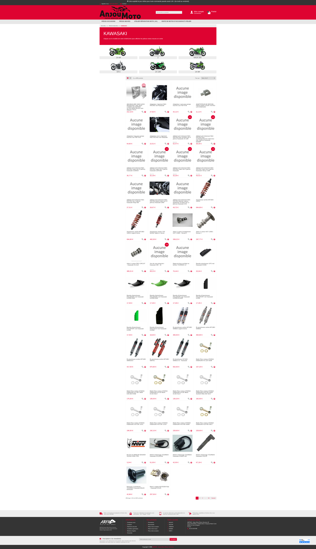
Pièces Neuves (124, 21)
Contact (124, 3)
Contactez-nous (131, 522)
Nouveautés (151, 524)
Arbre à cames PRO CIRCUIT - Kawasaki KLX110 (136, 264)
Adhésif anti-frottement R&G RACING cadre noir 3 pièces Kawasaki (181, 169)
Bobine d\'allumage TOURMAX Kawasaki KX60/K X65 (182, 455)
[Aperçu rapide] (142, 112)
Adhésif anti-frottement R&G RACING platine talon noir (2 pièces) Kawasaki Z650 (158, 201)
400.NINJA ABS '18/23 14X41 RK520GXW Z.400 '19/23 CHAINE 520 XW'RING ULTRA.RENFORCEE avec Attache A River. (136, 106)
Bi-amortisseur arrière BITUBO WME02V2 (136, 359)
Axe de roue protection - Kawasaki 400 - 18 (157, 264)
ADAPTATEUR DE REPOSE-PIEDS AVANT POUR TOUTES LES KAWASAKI (205, 105)
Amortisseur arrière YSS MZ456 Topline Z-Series (157, 232)
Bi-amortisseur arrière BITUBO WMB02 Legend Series (182, 328)
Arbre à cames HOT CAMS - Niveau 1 (205, 232)
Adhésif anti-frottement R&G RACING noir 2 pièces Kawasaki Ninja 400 (135, 201)
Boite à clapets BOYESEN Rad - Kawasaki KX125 (159, 487)
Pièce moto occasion (153, 526)
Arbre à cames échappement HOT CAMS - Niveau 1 (182, 232)
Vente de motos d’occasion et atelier (176, 21)
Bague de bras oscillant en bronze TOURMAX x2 (181, 264)
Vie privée (129, 533)
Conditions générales (132, 528)
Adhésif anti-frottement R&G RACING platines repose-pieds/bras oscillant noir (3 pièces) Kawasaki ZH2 (181, 202)
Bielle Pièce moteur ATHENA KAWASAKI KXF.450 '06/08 (182, 423)
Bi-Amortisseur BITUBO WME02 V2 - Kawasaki (180, 359)
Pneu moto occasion (153, 531)
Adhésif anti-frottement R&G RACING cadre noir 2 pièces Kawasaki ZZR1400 (158, 169)
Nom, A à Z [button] (205, 78)
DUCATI (171, 522)
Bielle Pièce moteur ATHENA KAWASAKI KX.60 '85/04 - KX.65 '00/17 (158, 392)
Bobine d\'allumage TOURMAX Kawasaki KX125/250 (159, 455)
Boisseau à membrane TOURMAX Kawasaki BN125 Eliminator (135, 488)
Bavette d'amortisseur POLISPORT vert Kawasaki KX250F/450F (158, 297)
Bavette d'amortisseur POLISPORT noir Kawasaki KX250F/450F (135, 297)
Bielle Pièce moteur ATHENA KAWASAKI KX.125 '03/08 (205, 359)
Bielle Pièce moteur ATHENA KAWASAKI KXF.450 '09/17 (205, 423)
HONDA (171, 528)
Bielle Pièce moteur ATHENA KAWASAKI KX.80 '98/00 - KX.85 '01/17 (182, 392)
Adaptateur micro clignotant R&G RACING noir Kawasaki (159, 136)
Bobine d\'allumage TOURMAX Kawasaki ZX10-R (205, 455)
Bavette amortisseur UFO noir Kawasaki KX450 (205, 264)
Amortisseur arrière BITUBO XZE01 (204, 200)
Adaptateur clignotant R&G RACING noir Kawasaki (158, 104)
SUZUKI (171, 524)
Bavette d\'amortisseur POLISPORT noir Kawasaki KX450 (204, 297)
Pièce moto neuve (152, 528)
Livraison (129, 524)
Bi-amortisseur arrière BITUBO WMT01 (159, 359)
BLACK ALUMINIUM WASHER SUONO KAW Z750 (136, 455)
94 (208, 498)
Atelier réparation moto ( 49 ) (146, 21)
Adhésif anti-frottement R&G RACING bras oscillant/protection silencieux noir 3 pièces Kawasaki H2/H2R (205, 138)
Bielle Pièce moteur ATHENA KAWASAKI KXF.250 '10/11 (135, 423)
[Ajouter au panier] (145, 112)
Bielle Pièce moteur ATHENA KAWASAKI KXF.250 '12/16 (158, 423)
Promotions (151, 522)
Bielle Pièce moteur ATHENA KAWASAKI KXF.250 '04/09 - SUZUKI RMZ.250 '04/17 (205, 392)
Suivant (213, 498)
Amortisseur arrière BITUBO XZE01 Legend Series (135, 232)
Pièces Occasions (108, 21)
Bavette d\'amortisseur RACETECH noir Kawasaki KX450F (158, 329)
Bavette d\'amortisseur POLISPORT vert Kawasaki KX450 (135, 329)
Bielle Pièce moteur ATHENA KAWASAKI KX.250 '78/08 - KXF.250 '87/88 (135, 392)
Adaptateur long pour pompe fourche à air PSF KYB (135, 136)
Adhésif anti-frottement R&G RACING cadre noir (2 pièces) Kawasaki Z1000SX (136, 169)
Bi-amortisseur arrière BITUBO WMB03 (205, 328)
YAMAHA (171, 526)
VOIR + (171, 531)
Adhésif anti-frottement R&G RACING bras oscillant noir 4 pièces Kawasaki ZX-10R (182, 137)
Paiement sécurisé (132, 526)
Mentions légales (131, 531)
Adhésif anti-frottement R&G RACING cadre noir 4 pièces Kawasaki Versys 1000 (205, 169)
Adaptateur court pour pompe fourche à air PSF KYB (182, 104)
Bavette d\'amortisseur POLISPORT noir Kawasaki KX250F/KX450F (181, 297)
